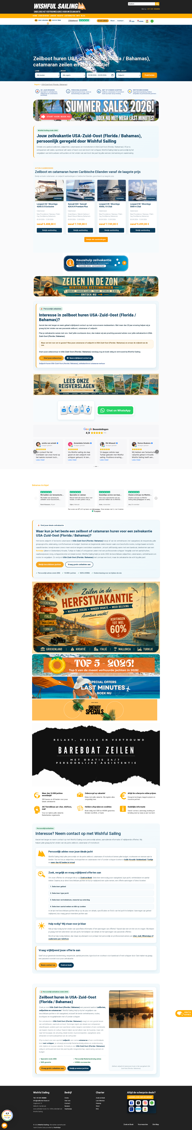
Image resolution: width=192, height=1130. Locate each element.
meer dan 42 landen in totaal (63, 862)
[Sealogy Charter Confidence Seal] (131, 1109)
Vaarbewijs (68, 1109)
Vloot (112, 21)
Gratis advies (103, 21)
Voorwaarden (143, 1124)
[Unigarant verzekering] (138, 1109)
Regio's (60, 16)
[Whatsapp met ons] (152, 1103)
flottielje (40, 551)
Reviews (67, 1106)
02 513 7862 (56, 20)
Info (78, 16)
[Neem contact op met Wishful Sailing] (76, 410)
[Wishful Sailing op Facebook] (131, 1103)
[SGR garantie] (132, 21)
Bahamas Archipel (40, 485)
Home (35, 16)
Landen (53, 16)
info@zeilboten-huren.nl (41, 1100)
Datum (90, 71)
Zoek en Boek (43, 16)
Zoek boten (149, 75)
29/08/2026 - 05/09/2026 (97, 75)
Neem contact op (48, 965)
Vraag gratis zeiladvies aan (79, 564)
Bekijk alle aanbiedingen (96, 239)
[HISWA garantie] (140, 21)
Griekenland (141, 860)
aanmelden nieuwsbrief (140, 1097)
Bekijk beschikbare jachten (50, 564)
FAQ (97, 1109)
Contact (120, 21)
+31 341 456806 (153, 9)
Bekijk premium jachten (79, 1068)
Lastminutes (69, 16)
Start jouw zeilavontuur (51, 358)
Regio (63, 71)
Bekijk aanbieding (49, 230)
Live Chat (4, 1125)
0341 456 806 (43, 20)
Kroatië (132, 860)
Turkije (150, 860)
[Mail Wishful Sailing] (48, 23)
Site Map (155, 1124)
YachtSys (57, 1127)
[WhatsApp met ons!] (152, 21)
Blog (83, 16)
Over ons (67, 1100)
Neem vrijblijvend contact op (79, 358)
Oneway (98, 1103)
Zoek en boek (66, 965)
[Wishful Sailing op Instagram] (145, 1103)
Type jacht (121, 71)
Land (37, 71)
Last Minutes (100, 1100)
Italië (126, 860)
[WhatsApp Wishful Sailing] (115, 410)
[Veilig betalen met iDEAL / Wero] (147, 21)
